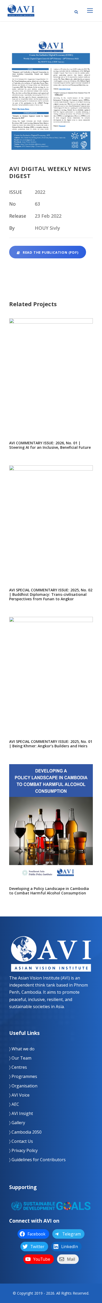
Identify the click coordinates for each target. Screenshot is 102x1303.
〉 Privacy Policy (23, 1150)
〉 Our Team (20, 1058)
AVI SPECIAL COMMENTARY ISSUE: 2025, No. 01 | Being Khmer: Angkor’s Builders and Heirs (51, 680)
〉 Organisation (23, 1086)
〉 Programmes (23, 1076)
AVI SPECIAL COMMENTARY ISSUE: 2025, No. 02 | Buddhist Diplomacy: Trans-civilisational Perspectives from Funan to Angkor (51, 528)
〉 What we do (22, 1049)
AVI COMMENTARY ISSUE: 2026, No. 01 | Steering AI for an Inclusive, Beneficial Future (51, 381)
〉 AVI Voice (19, 1095)
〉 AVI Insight (21, 1113)
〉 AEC (14, 1104)
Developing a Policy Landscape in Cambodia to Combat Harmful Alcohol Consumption (51, 827)
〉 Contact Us (21, 1141)
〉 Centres (18, 1067)
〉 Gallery (17, 1122)
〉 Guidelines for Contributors (37, 1160)
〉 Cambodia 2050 (25, 1132)
